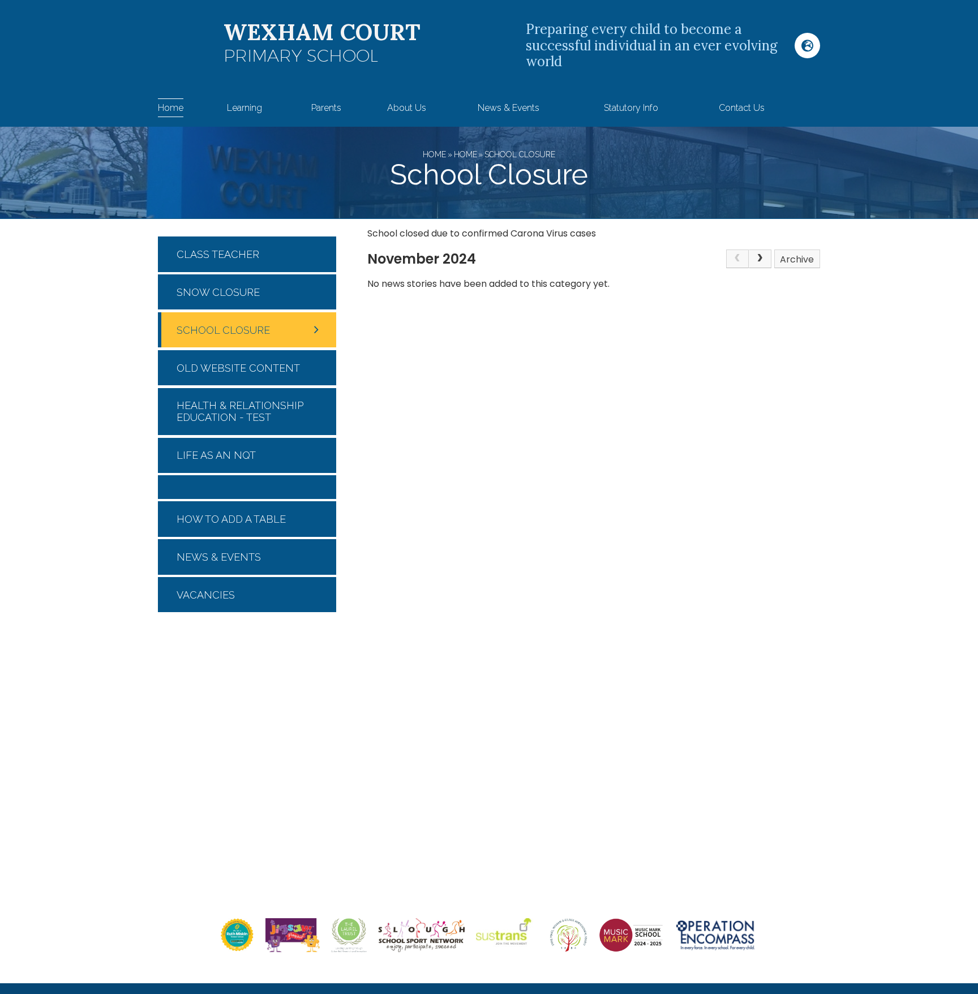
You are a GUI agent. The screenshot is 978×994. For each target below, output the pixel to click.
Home (434, 154)
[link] (737, 259)
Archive (797, 259)
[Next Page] (760, 259)
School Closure (519, 154)
